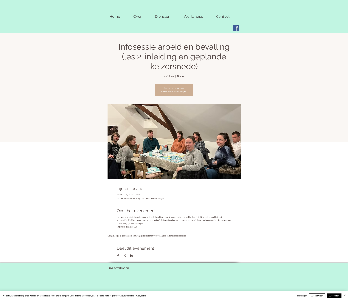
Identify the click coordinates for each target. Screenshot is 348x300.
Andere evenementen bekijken (174, 91)
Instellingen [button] (302, 295)
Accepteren (334, 295)
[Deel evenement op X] (124, 255)
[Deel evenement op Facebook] (118, 255)
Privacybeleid (140, 295)
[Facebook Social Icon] (236, 28)
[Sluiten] (344, 295)
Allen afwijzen (317, 295)
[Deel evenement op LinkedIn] (131, 255)
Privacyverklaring (118, 267)
